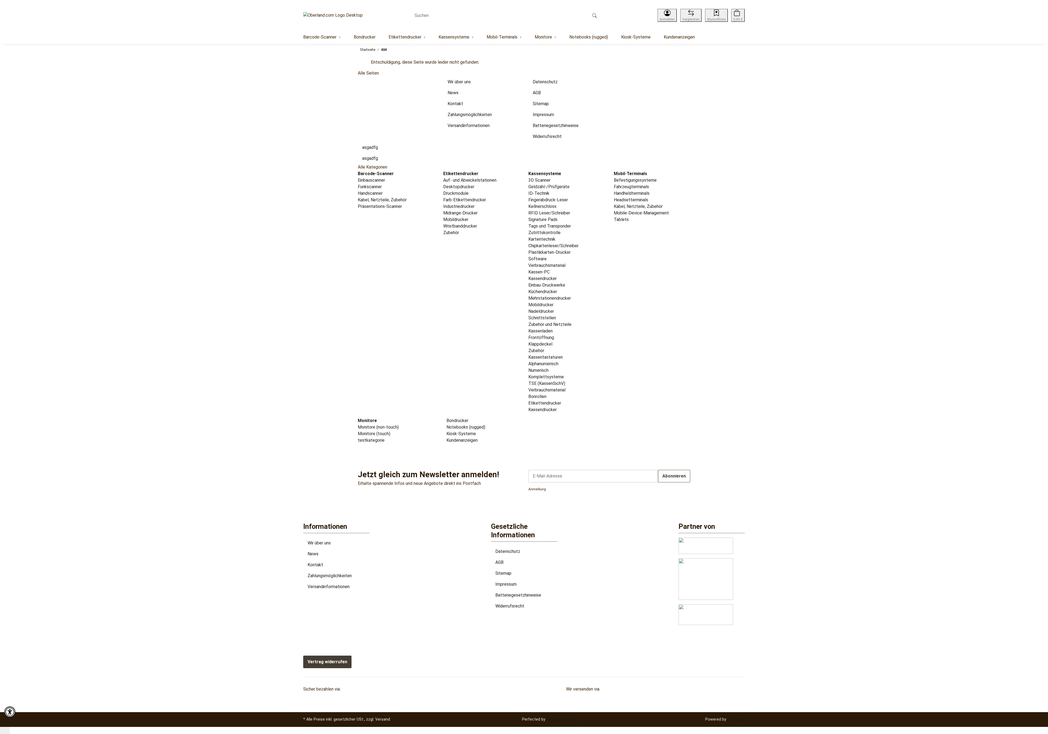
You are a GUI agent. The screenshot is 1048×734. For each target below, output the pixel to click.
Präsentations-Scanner (380, 206)
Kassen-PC (539, 272)
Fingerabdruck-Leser (548, 199)
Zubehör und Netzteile (549, 324)
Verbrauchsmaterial (546, 265)
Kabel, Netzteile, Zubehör (382, 199)
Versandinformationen (329, 586)
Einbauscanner (371, 180)
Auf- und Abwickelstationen (469, 180)
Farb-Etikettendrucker (464, 199)
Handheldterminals (632, 193)
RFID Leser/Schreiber (549, 213)
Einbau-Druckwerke (546, 285)
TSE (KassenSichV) (546, 383)
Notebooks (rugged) (465, 427)
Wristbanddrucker (460, 226)
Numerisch (538, 370)
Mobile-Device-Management (641, 213)
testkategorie (371, 440)
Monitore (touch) (374, 433)
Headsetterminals (631, 199)
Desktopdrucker (458, 186)
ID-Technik (538, 193)
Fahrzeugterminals (631, 186)
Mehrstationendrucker (549, 298)
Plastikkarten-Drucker (549, 252)
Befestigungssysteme (635, 180)
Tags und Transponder (549, 226)
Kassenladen (540, 331)
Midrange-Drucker (460, 213)
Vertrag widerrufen (327, 661)
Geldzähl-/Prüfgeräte (549, 186)
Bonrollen (537, 396)
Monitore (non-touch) (378, 427)
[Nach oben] (5, 730)
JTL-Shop (736, 719)
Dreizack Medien (561, 719)
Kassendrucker (542, 278)
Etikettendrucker (544, 403)
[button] (667, 15)
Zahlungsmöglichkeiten (330, 575)
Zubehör (451, 232)
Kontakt (315, 564)
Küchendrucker (542, 291)
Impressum (506, 584)
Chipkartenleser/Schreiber (553, 245)
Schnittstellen (542, 317)
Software (537, 258)
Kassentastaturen (545, 357)
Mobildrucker (455, 219)
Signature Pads (543, 219)
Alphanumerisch (543, 363)
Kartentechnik (541, 239)
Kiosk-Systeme (460, 433)
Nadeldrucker (541, 311)
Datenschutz (507, 551)
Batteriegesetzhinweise (518, 595)
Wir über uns (319, 543)
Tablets (621, 219)
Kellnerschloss (542, 206)
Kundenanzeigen (461, 440)
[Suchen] (594, 15)
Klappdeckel (540, 344)
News (313, 553)
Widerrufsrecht (509, 606)
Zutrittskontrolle (544, 232)
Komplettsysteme (546, 376)
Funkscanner (370, 186)
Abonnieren (674, 476)
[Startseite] (333, 15)
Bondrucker (456, 420)
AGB (499, 562)
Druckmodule (456, 193)
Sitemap (503, 573)
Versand (382, 719)
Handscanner (370, 193)
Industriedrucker (459, 206)
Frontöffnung (541, 337)
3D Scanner (539, 180)
